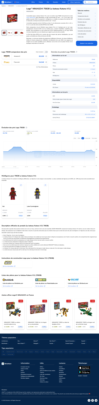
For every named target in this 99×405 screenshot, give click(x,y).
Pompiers (79, 351)
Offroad (94, 351)
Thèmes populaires (9, 337)
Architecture (5, 341)
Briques (61, 376)
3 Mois (79, 138)
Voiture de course (20, 351)
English (80, 375)
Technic (51, 343)
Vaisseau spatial (59, 351)
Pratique (61, 370)
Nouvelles (55, 2)
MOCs (60, 380)
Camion (3, 354)
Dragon (53, 351)
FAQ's (22, 370)
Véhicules (37, 351)
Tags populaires (8, 348)
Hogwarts (31, 351)
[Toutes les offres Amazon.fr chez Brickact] (7, 56)
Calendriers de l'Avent (10, 351)
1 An (83, 138)
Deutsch (85, 375)
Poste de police (72, 351)
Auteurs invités (24, 368)
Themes (41, 2)
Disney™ (36, 341)
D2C (3, 351)
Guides (64, 2)
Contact (23, 372)
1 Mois (75, 138)
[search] (85, 2)
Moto (89, 351)
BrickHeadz (4, 343)
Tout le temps (94, 138)
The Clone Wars (10, 354)
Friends (83, 343)
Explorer (42, 368)
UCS (26, 351)
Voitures (47, 351)
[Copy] (76, 52)
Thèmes (42, 372)
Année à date (87, 138)
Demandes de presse (26, 374)
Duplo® (83, 341)
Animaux (42, 351)
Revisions (61, 372)
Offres (33, 2)
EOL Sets (42, 380)
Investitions (62, 368)
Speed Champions (70, 341)
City (19, 341)
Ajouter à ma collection (86, 43)
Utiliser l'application (75, 2)
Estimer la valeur (44, 382)
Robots (66, 351)
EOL (48, 2)
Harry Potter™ (21, 343)
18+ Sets (42, 376)
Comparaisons (62, 374)
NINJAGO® (92, 62)
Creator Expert (69, 343)
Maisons (84, 351)
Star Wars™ (53, 341)
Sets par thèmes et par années (47, 370)
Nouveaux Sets (43, 378)
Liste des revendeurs (45, 374)
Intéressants (62, 378)
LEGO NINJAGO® (30, 17)
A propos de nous (25, 367)
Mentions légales (25, 378)
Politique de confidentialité (27, 376)
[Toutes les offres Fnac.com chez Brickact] (7, 62)
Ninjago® (36, 343)
